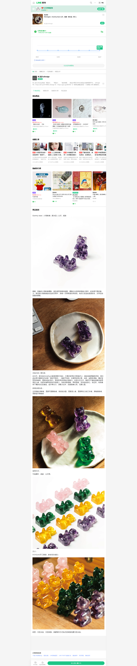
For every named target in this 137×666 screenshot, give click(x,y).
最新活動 (46, 655)
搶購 (102, 23)
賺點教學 (75, 655)
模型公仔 (57, 71)
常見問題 (81, 655)
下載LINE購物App (37, 655)
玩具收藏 (50, 71)
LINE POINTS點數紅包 (65, 655)
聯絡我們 (87, 655)
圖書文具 (42, 71)
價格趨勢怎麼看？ (40, 60)
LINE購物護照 (53, 655)
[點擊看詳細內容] (42, 108)
